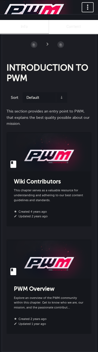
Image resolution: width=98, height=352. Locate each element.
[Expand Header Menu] (88, 7)
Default (32, 97)
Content (73, 26)
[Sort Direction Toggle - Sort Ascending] (61, 97)
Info (24, 26)
